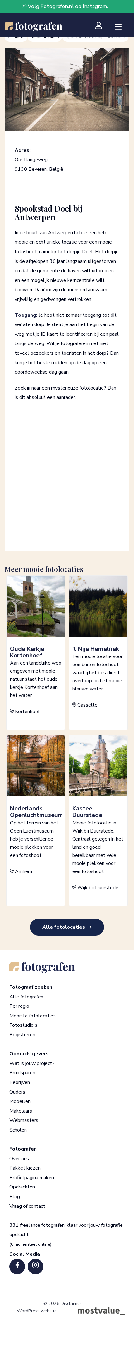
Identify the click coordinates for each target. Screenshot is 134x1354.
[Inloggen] (101, 26)
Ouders (17, 1091)
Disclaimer (71, 1303)
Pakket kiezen (25, 1168)
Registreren (22, 1034)
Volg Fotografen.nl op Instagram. (67, 6)
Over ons (19, 1158)
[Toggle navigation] (118, 27)
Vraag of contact (27, 1205)
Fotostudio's (23, 1025)
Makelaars (20, 1110)
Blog (14, 1196)
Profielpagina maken (31, 1177)
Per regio (19, 1006)
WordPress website (37, 1311)
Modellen (20, 1101)
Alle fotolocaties (63, 927)
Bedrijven (19, 1082)
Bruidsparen (22, 1072)
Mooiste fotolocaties (32, 1015)
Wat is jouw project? (32, 1063)
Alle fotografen (26, 996)
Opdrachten (22, 1187)
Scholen (18, 1129)
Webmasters (23, 1120)
